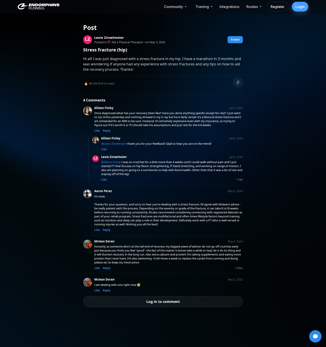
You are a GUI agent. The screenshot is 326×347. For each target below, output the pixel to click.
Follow (235, 39)
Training (202, 6)
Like (97, 131)
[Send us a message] (315, 336)
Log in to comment (163, 301)
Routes (252, 6)
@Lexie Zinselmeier (113, 144)
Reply (106, 131)
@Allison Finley (111, 162)
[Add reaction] (238, 82)
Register (278, 6)
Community (173, 6)
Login (300, 6)
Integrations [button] (229, 6)
